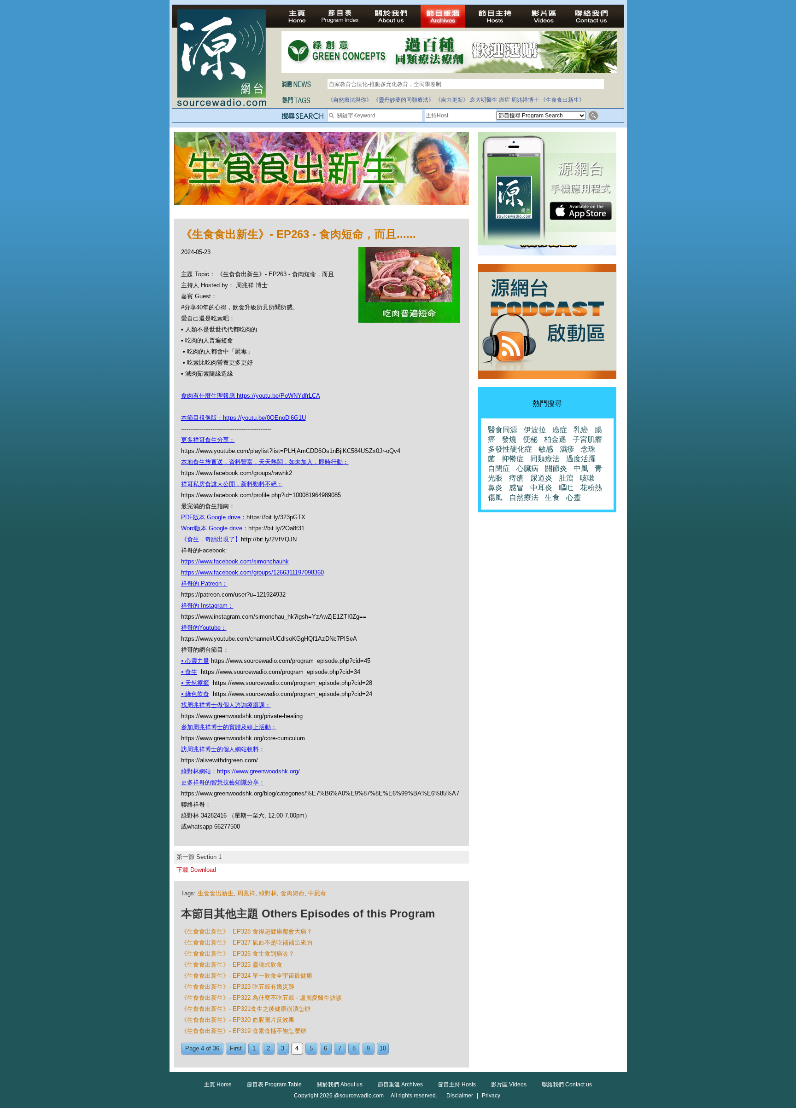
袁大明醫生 (484, 100)
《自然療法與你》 (350, 100)
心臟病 (527, 468)
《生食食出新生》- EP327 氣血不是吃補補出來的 (246, 942)
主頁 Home (218, 1084)
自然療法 (523, 497)
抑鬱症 (513, 459)
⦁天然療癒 (195, 682)
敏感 (545, 449)
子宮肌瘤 (587, 439)
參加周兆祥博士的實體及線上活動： (229, 727)
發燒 (509, 439)
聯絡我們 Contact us (567, 1084)
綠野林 (268, 893)
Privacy (491, 1095)
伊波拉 (535, 430)
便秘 (530, 439)
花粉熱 (591, 488)
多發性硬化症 (510, 449)
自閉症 (499, 468)
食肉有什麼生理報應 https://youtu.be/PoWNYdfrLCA (250, 395)
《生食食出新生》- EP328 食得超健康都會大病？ (246, 931)
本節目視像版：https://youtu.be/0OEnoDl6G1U (243, 417)
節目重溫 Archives (400, 1084)
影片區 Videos (509, 1084)
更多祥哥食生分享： (208, 439)
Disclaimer (459, 1095)
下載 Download (196, 869)
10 (383, 1048)
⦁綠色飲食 (195, 693)
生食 (552, 497)
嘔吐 (566, 488)
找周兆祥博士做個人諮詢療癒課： (226, 705)
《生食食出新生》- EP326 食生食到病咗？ (237, 953)
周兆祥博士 (525, 100)
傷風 (495, 497)
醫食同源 (502, 430)
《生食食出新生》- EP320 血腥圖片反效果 (237, 1019)
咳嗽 (587, 478)
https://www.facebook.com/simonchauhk (235, 561)
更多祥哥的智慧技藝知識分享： (223, 782)
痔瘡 (516, 478)
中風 (581, 468)
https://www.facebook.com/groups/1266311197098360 (252, 572)
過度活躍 (581, 459)
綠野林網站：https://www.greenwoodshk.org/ (240, 771)
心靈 (573, 497)
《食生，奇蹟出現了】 (211, 539)
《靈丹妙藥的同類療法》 (403, 100)
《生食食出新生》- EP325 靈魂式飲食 (231, 964)
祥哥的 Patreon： (204, 583)
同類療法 (545, 459)
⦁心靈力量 (195, 660)
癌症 (504, 100)
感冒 (516, 488)
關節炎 (556, 468)
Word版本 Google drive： (214, 528)
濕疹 (567, 449)
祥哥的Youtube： (204, 627)
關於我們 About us (340, 1084)
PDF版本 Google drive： (213, 517)
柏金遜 (555, 439)
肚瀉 (566, 478)
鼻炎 (495, 488)
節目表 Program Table (274, 1084)
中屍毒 (317, 893)
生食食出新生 (216, 893)
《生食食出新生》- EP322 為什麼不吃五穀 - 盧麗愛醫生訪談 (261, 997)
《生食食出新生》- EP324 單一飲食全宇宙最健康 (246, 975)
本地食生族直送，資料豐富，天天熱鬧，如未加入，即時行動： (265, 461)
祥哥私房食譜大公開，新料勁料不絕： (232, 484)
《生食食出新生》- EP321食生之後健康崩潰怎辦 (245, 1008)
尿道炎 (541, 478)
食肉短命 (292, 893)
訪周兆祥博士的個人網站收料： (223, 749)
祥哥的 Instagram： (207, 605)
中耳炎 (541, 488)
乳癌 (581, 430)
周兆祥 (246, 893)
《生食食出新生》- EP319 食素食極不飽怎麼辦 (243, 1030)
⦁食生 (189, 671)
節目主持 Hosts (457, 1084)
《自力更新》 (451, 100)
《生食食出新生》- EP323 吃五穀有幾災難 (237, 986)
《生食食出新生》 (562, 100)
